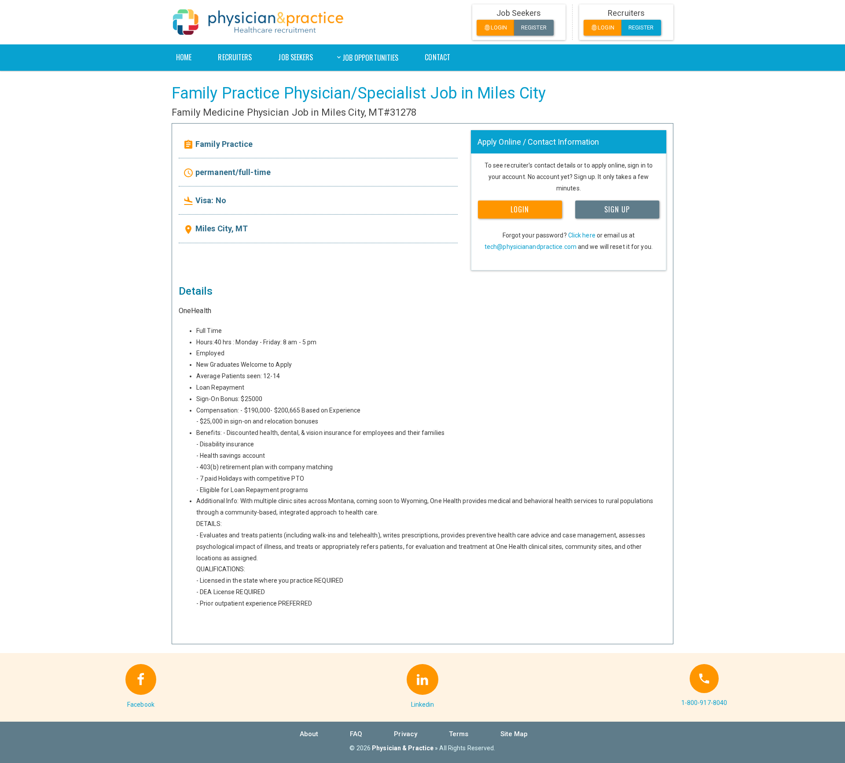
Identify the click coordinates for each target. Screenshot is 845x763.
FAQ (356, 734)
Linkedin (422, 704)
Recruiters (235, 57)
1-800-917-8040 (704, 702)
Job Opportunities (370, 57)
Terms (459, 734)
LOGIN (520, 209)
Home (183, 57)
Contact (437, 57)
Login (495, 28)
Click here (581, 235)
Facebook (140, 704)
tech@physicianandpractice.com (531, 246)
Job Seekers (295, 57)
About (309, 734)
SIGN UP (617, 209)
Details (196, 291)
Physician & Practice (403, 748)
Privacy (405, 734)
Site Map (514, 734)
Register (534, 27)
